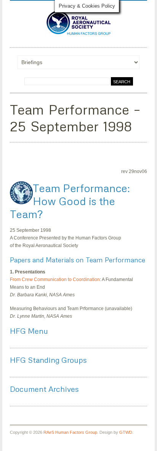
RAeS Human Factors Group (70, 432)
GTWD (125, 432)
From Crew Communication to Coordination (55, 279)
